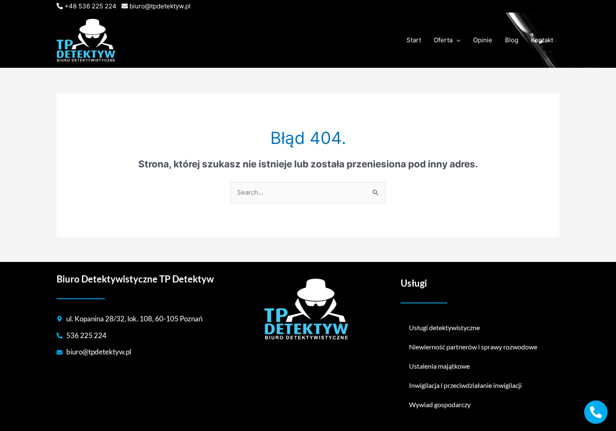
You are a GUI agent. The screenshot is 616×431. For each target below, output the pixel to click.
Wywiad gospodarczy (440, 404)
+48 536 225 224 (90, 6)
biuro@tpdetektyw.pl (160, 6)
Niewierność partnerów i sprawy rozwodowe (473, 347)
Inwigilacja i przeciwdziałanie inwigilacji (465, 385)
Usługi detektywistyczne (444, 327)
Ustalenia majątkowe (439, 366)
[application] (457, 40)
